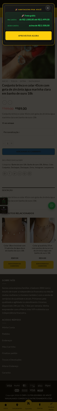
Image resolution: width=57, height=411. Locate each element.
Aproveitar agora (28, 35)
